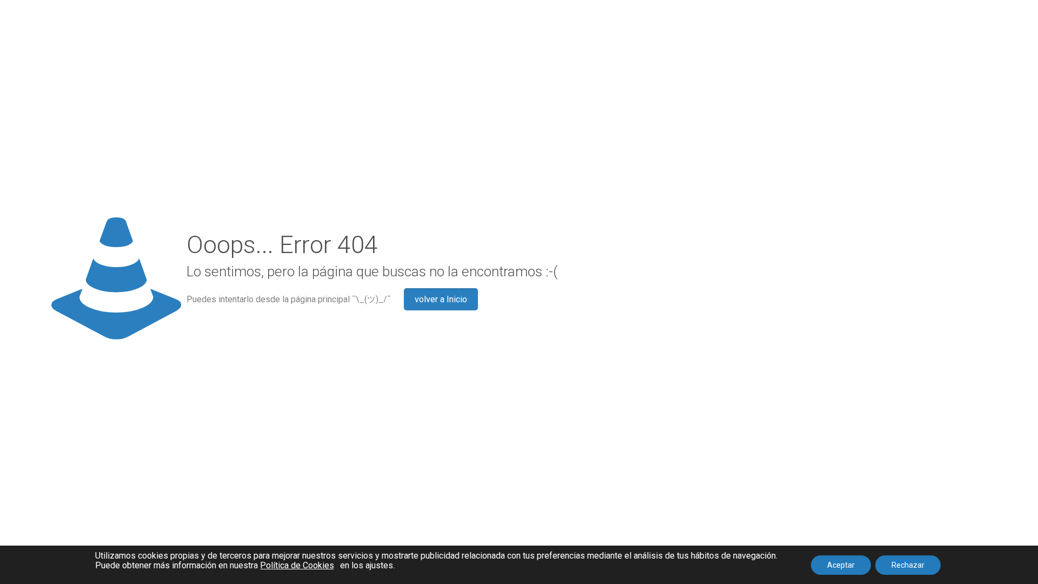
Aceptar (841, 565)
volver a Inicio (441, 299)
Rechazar (907, 565)
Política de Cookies (297, 565)
